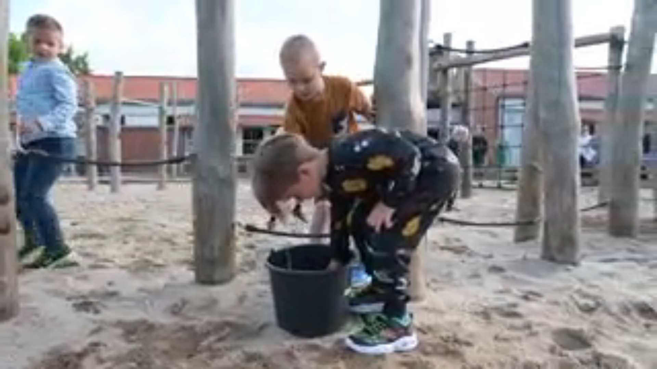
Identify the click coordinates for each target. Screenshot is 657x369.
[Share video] (648, 9)
